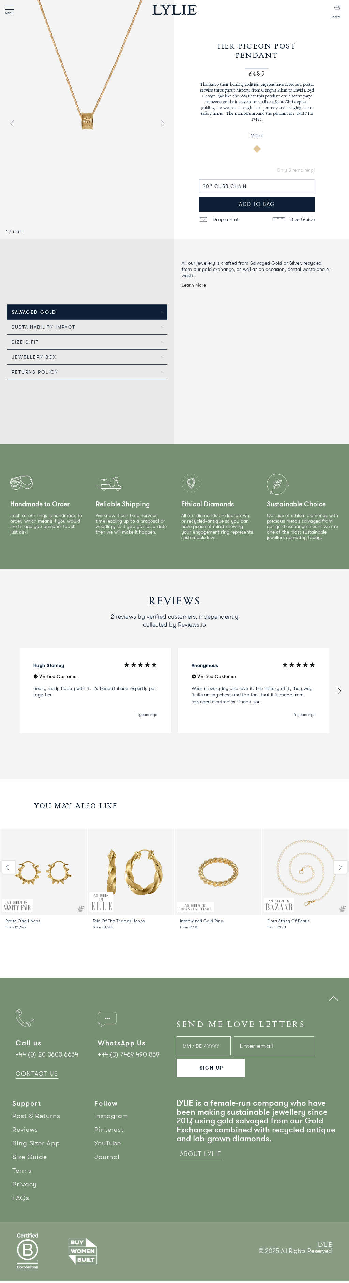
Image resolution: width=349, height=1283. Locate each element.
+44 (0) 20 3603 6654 (47, 1054)
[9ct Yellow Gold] (256, 148)
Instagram (111, 1116)
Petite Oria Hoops (22, 921)
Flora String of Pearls (288, 921)
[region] (174, 690)
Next (162, 123)
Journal (107, 1157)
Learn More (194, 285)
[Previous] (9, 867)
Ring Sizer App (36, 1143)
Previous (12, 123)
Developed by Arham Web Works (311, 1258)
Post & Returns (36, 1116)
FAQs (20, 1198)
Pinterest (109, 1129)
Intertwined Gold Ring (201, 921)
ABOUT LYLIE (201, 1153)
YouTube (107, 1143)
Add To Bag (257, 204)
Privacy (24, 1184)
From (15, 927)
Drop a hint (225, 219)
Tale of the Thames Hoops (119, 921)
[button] (339, 690)
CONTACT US (37, 1073)
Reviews (25, 1129)
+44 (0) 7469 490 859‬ (129, 1054)
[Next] (340, 867)
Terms (22, 1170)
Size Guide (302, 219)
